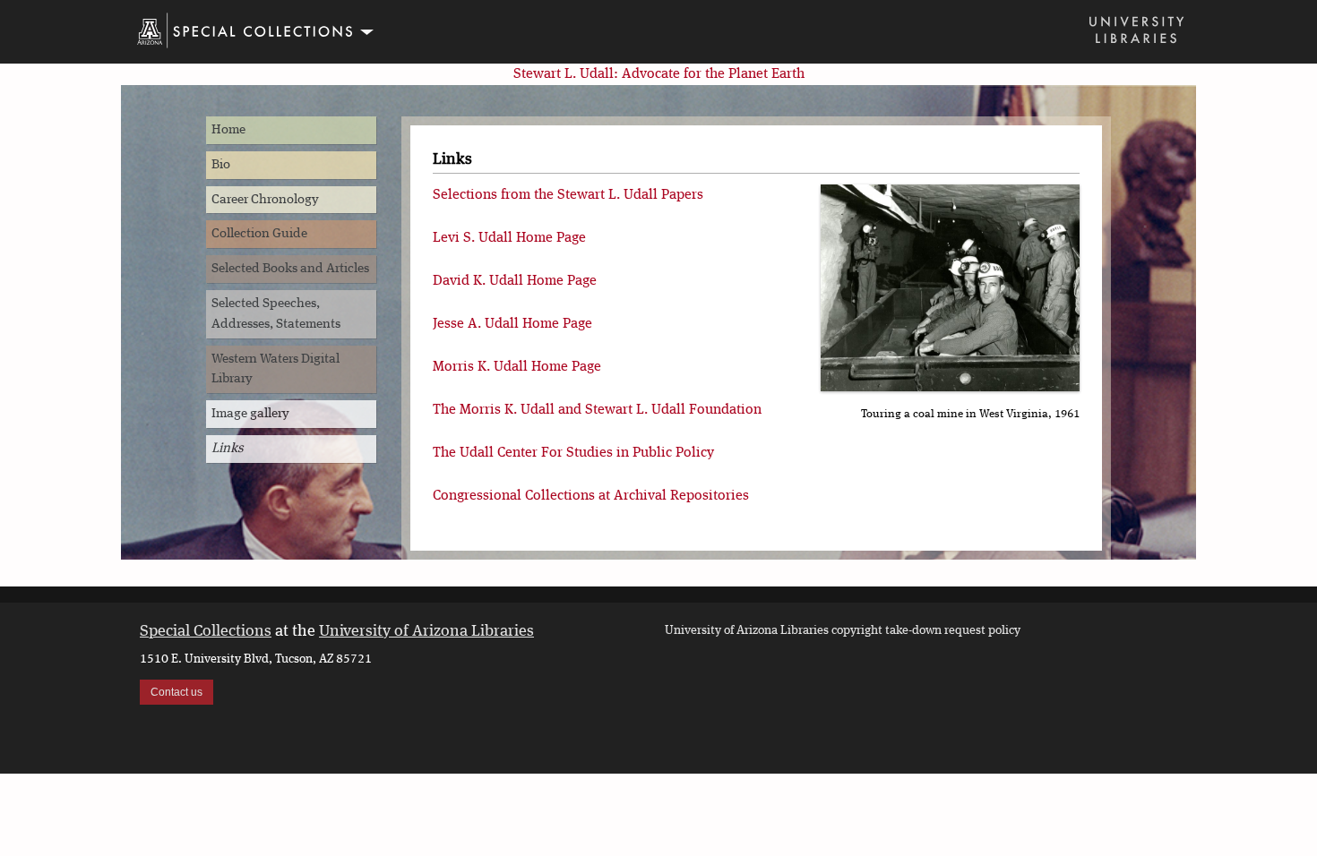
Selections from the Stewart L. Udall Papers (568, 195)
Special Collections (205, 631)
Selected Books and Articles (290, 268)
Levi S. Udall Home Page (509, 238)
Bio (220, 165)
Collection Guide (259, 234)
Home (228, 130)
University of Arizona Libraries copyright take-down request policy (842, 630)
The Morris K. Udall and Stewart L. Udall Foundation (597, 410)
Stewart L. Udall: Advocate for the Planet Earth (659, 74)
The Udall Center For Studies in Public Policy (573, 453)
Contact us (176, 692)
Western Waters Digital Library (275, 369)
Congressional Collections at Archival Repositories (591, 496)
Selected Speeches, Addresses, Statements (275, 313)
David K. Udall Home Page (515, 281)
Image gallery (250, 414)
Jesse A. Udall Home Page (512, 324)
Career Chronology (265, 200)
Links (227, 448)
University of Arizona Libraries (426, 631)
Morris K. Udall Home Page (517, 367)
